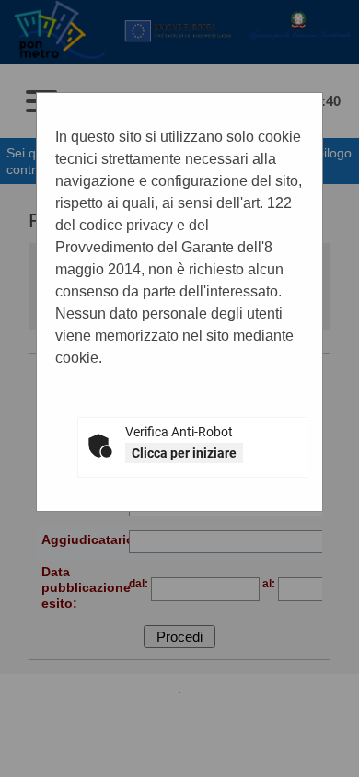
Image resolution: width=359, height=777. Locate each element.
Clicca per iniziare (184, 453)
